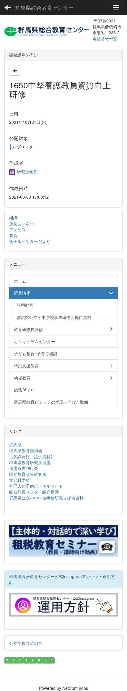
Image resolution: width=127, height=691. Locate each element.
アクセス (17, 229)
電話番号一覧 (105, 38)
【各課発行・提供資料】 (32, 456)
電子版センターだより (30, 241)
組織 (13, 217)
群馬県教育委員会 (25, 450)
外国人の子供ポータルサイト (36, 486)
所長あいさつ (21, 223)
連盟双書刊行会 (23, 468)
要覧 (13, 235)
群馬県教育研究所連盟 (30, 462)
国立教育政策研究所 (27, 474)
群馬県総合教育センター (44, 7)
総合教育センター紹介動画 (34, 492)
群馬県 (15, 444)
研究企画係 (27, 171)
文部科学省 (19, 480)
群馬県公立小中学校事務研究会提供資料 (46, 498)
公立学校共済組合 (25, 643)
